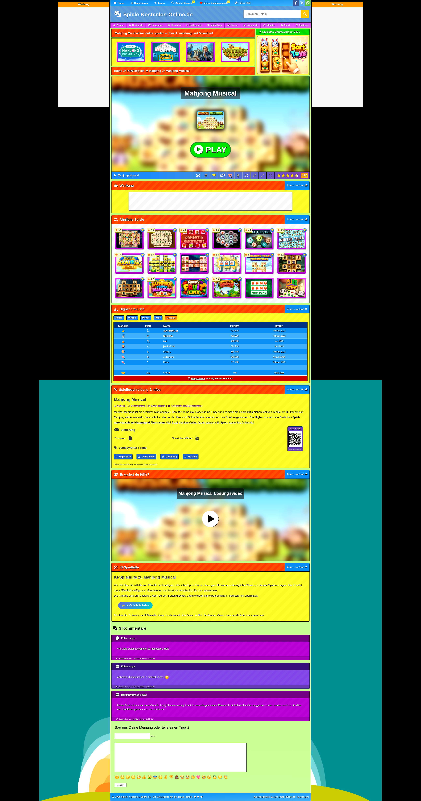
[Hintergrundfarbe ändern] (206, 175)
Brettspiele (137, 25)
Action (120, 25)
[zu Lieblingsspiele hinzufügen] (230, 175)
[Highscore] (214, 175)
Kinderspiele (195, 25)
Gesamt (171, 317)
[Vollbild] (270, 175)
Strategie (303, 25)
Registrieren (141, 3)
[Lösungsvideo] (222, 175)
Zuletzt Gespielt (184, 3)
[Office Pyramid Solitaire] (166, 52)
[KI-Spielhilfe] (198, 175)
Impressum (303, 797)
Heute (118, 317)
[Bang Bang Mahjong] (259, 288)
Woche (132, 317)
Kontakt (290, 797)
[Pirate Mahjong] (129, 288)
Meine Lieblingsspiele (215, 3)
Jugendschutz (261, 797)
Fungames (157, 25)
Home (120, 3)
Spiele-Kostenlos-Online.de (157, 14)
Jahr (158, 317)
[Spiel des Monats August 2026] (282, 73)
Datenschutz (277, 797)
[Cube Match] (292, 288)
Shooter (271, 25)
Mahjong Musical (128, 175)
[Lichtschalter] (238, 175)
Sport (287, 25)
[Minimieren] (254, 175)
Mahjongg (171, 456)
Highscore (124, 456)
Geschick (176, 25)
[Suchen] (305, 14)
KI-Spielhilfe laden (137, 605)
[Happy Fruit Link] (194, 288)
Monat (145, 317)
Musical (192, 456)
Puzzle (234, 25)
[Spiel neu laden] (246, 175)
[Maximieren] (262, 175)
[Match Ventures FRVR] (200, 52)
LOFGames (148, 456)
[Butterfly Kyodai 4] (235, 52)
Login (161, 3)
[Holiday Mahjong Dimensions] (131, 52)
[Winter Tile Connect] (194, 264)
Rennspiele (252, 25)
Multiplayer (216, 25)
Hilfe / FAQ (244, 3)
